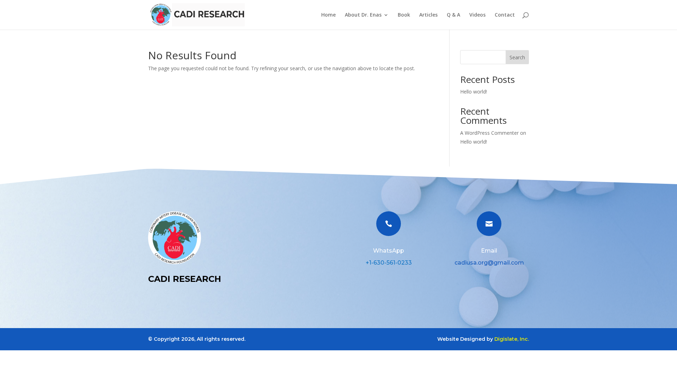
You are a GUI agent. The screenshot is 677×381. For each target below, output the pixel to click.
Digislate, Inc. (511, 339)
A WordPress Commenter (489, 132)
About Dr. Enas (363, 15)
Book (404, 15)
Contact (505, 15)
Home (328, 15)
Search (517, 57)
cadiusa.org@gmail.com (489, 262)
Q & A (453, 15)
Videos (477, 15)
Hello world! (473, 91)
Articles (428, 15)
